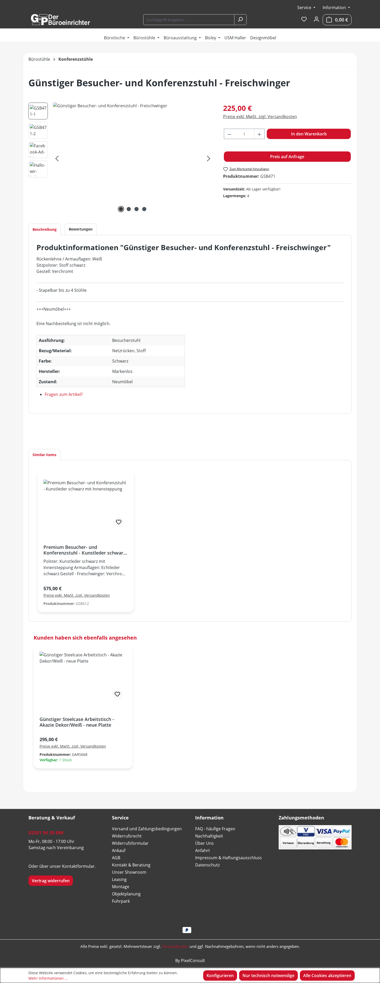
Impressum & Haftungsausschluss (228, 858)
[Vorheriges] (57, 158)
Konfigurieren (220, 975)
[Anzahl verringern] (229, 134)
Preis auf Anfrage (287, 156)
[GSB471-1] (132, 158)
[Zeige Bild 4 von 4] (144, 209)
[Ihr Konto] (316, 19)
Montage (120, 886)
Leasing (119, 879)
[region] (120, 158)
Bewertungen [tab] (81, 229)
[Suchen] (240, 20)
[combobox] (189, 20)
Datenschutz (207, 865)
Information (335, 7)
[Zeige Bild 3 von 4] (136, 209)
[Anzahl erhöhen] (259, 134)
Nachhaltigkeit (209, 836)
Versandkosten (175, 946)
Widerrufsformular (130, 843)
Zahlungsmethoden (301, 818)
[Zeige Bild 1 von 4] (121, 209)
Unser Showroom (129, 872)
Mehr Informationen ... (48, 978)
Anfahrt (202, 850)
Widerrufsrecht (127, 836)
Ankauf (118, 850)
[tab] (44, 229)
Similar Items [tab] (44, 454)
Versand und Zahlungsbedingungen (147, 829)
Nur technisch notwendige (268, 975)
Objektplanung (126, 894)
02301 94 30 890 (45, 833)
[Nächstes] (208, 158)
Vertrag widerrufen (51, 881)
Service (304, 7)
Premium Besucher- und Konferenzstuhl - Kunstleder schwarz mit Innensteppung (84, 550)
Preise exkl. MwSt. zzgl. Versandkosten (260, 116)
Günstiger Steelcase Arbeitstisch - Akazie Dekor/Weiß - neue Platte (77, 722)
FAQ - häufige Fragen (215, 829)
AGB (116, 858)
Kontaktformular (78, 866)
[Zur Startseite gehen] (60, 19)
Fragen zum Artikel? (64, 394)
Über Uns (204, 843)
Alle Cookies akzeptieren (327, 975)
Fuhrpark (121, 901)
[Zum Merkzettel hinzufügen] (118, 522)
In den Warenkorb (309, 134)
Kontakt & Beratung (131, 865)
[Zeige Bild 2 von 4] (129, 209)
